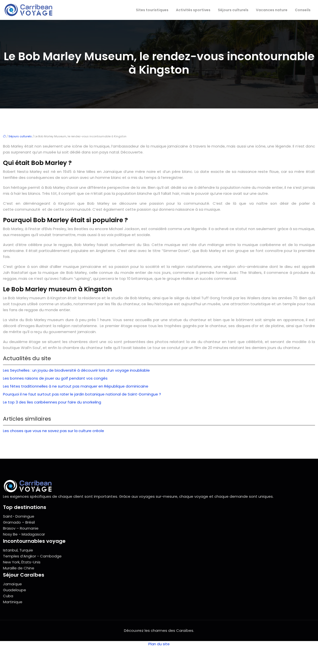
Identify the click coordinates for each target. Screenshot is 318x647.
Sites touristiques (152, 9)
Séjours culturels (233, 9)
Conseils (303, 9)
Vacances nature (271, 9)
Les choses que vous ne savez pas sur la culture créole (53, 430)
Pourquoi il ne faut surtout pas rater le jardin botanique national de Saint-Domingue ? (82, 394)
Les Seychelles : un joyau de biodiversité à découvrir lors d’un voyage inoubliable (76, 370)
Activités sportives (193, 9)
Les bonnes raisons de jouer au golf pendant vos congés (55, 378)
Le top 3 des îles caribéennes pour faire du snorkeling (52, 402)
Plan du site (159, 644)
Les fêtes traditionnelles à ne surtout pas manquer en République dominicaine (75, 386)
